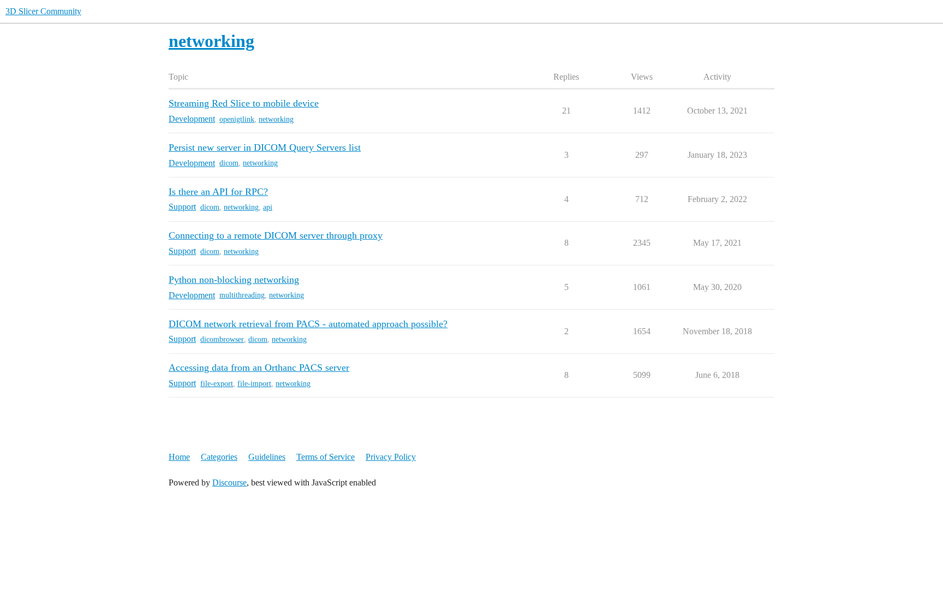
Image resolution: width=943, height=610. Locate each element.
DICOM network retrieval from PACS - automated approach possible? (308, 323)
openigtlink (236, 119)
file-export (216, 384)
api (267, 207)
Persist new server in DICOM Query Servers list (265, 147)
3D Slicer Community (43, 11)
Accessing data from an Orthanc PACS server (259, 367)
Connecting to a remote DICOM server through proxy (276, 235)
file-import (254, 384)
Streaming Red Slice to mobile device (244, 103)
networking (276, 119)
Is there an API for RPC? (218, 191)
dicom (228, 163)
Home (179, 456)
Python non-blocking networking (234, 279)
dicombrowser (222, 339)
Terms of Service (325, 456)
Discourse (229, 482)
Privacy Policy (391, 456)
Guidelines (266, 456)
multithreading (242, 295)
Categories (219, 456)
